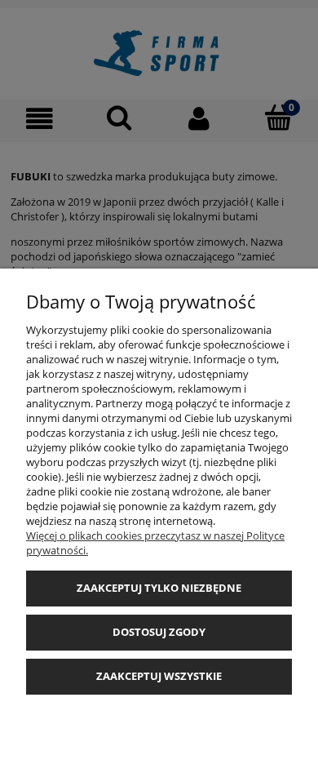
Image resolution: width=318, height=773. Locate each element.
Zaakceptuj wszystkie (159, 676)
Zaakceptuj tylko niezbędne (159, 587)
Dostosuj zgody (159, 631)
